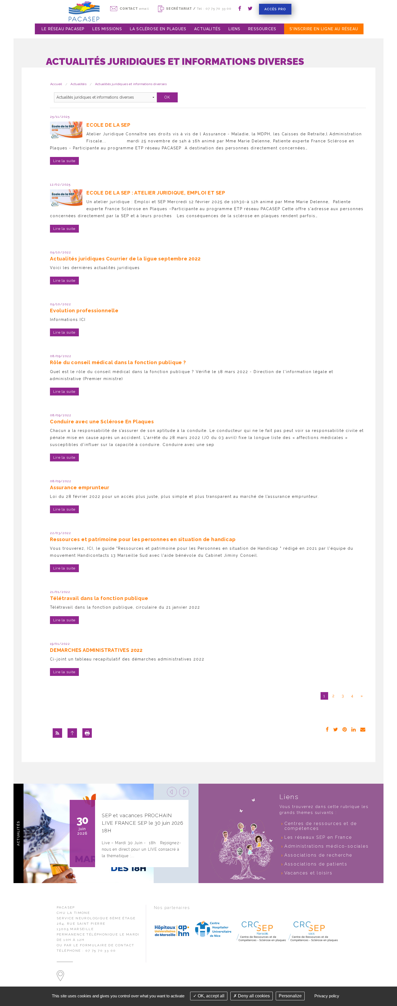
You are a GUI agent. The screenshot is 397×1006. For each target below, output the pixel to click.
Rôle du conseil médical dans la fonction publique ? (118, 362)
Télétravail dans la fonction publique (99, 598)
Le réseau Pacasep (63, 29)
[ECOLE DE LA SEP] (66, 130)
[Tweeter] (335, 729)
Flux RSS (57, 733)
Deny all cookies (253, 996)
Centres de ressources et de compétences (320, 826)
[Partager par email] (363, 729)
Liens (234, 29)
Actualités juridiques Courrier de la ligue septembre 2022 (125, 258)
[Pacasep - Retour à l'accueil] (84, 11)
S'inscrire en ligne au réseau (324, 29)
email (134, 9)
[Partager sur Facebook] (327, 729)
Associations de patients (316, 864)
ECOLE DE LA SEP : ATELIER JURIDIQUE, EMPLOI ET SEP (155, 193)
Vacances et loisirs (308, 873)
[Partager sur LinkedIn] (353, 729)
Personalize (290, 996)
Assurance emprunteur (79, 487)
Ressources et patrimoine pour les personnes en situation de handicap (142, 539)
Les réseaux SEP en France (318, 837)
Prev (172, 792)
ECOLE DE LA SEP (108, 125)
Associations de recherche (318, 855)
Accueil (56, 84)
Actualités (207, 29)
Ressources (262, 29)
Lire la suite (64, 161)
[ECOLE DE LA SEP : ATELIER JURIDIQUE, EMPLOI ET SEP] (66, 197)
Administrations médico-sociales (326, 846)
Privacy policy (326, 996)
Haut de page (72, 733)
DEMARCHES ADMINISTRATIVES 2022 (96, 650)
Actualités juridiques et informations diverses (131, 84)
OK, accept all (210, 996)
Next (184, 792)
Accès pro (275, 9)
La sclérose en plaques (158, 29)
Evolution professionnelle (84, 310)
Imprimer (87, 733)
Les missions (107, 29)
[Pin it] (344, 729)
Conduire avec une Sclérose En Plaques (102, 421)
